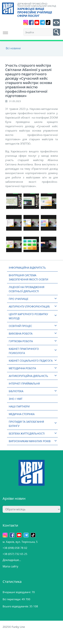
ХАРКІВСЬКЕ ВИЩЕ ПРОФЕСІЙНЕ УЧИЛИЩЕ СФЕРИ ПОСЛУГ (34, 12)
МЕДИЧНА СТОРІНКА (21, 414)
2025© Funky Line (14, 626)
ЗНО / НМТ (15, 398)
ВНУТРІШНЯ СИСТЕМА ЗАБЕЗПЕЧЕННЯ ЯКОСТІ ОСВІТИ (28, 277)
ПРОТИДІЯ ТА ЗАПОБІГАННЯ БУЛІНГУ (26, 424)
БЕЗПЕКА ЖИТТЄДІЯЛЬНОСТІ (27, 433)
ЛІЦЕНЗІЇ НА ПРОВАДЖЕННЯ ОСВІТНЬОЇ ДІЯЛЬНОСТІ (26, 289)
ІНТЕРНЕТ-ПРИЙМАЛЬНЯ (24, 383)
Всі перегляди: (12, 599)
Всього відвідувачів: (16, 606)
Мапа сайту (10, 566)
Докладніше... (12, 560)
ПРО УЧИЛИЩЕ (18, 299)
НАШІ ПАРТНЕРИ (19, 406)
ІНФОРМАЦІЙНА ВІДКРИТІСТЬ (27, 267)
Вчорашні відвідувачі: (17, 592)
